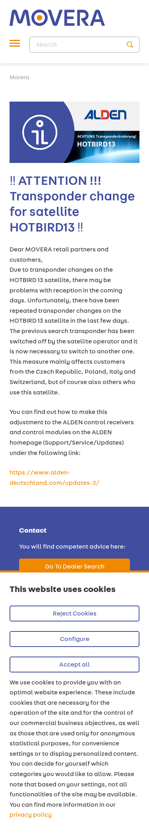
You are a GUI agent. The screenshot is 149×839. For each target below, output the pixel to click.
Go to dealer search (74, 566)
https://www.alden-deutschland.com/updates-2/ (54, 477)
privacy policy (31, 814)
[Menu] (15, 44)
